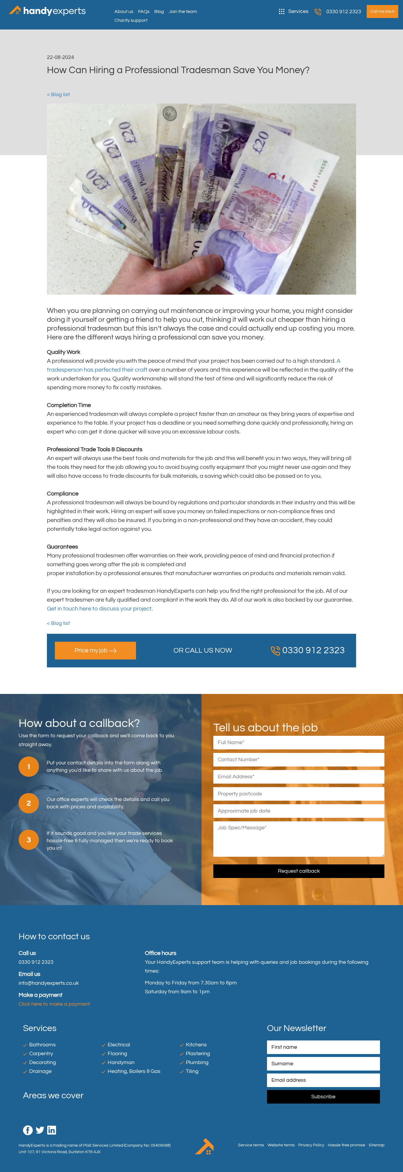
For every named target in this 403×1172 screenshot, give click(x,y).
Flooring (117, 1053)
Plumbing (197, 1062)
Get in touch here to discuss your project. (100, 609)
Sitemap (376, 1145)
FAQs (144, 11)
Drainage (40, 1071)
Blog (159, 11)
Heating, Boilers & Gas (134, 1071)
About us (123, 11)
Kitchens (196, 1045)
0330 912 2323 (343, 11)
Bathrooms (42, 1045)
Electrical (119, 1045)
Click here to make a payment (54, 1004)
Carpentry (41, 1053)
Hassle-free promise (346, 1145)
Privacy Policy (311, 1145)
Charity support (131, 20)
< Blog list (58, 94)
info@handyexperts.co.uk (49, 983)
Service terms (251, 1145)
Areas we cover (53, 1095)
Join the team (183, 11)
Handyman (121, 1062)
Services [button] (298, 11)
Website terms (281, 1145)
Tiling (192, 1071)
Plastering (198, 1053)
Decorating (42, 1062)
